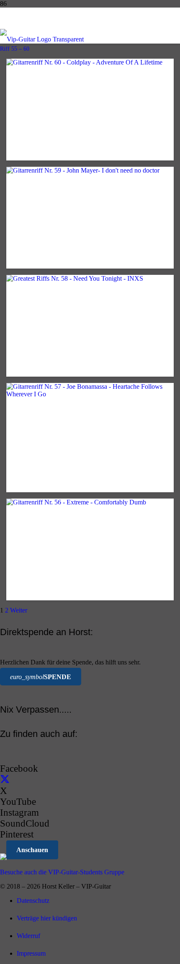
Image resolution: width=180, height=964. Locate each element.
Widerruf (28, 935)
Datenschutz (33, 900)
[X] (5, 780)
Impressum (31, 953)
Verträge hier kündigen (47, 918)
